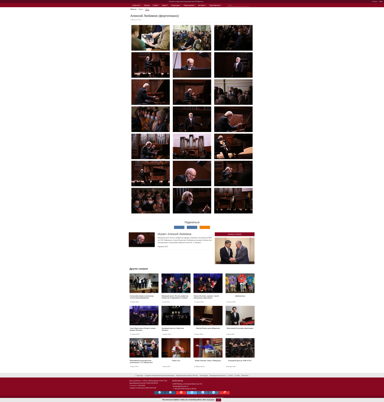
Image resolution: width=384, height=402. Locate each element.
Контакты (245, 375)
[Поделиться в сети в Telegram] (192, 227)
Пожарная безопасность (218, 375)
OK (218, 399)
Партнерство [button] (214, 5)
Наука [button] (164, 5)
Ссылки (230, 375)
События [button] (136, 5)
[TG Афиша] (170, 392)
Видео (141, 9)
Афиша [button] (147, 5)
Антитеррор (204, 375)
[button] (218, 251)
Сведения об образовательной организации (159, 375)
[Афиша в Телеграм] (224, 392)
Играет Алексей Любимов (174, 234)
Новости (133, 9)
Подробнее (210, 399)
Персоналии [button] (189, 5)
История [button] (201, 5)
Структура (139, 375)
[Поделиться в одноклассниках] (205, 227)
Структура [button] (175, 5)
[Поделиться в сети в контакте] (179, 227)
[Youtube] (181, 392)
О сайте (237, 375)
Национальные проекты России (187, 375)
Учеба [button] (155, 5)
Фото (147, 9)
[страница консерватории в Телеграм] (159, 392)
